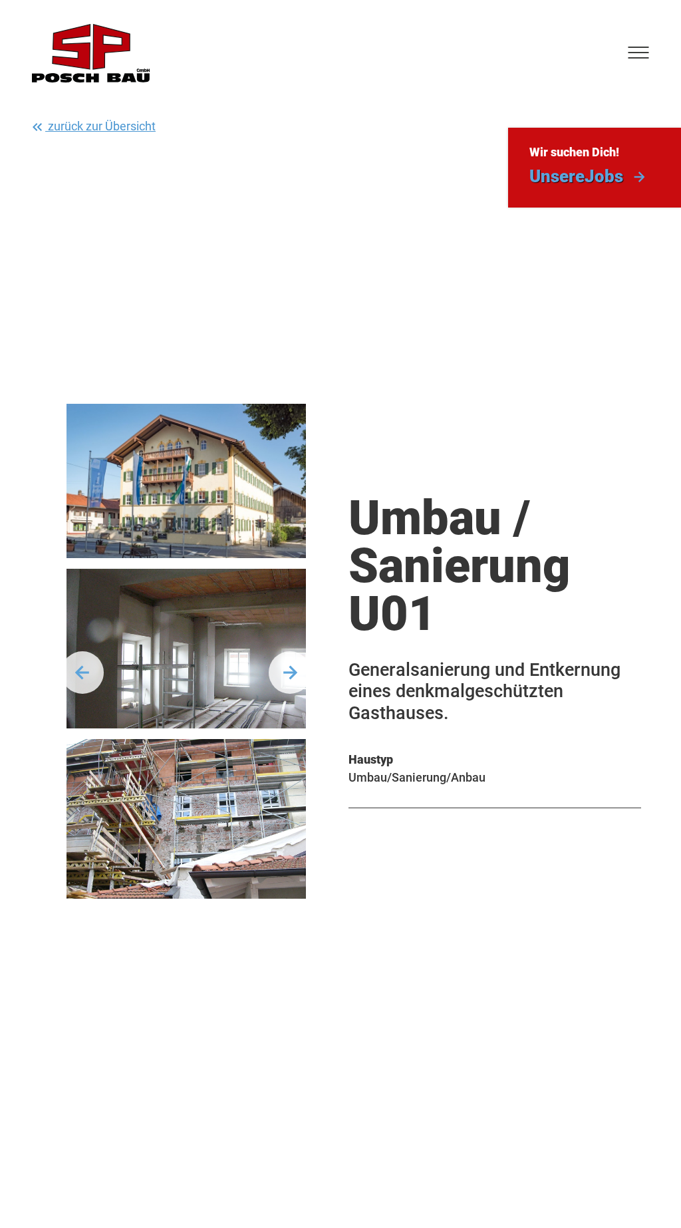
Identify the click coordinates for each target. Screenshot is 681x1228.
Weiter (290, 672)
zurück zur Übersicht (100, 126)
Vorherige (82, 672)
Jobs (576, 176)
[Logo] (91, 53)
